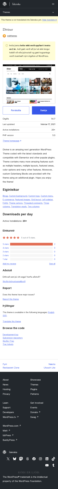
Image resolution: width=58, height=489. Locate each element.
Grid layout (36, 199)
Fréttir (5, 203)
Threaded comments (33, 203)
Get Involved (36, 402)
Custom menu (47, 196)
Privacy (6, 394)
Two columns (34, 206)
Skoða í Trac (8, 341)
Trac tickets (8, 344)
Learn (5, 402)
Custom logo (34, 196)
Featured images (22, 199)
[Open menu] (53, 4)
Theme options (16, 203)
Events (33, 407)
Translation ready (19, 206)
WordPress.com (12, 425)
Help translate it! (49, 20)
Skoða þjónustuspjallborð (14, 281)
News (5, 384)
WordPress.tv (11, 417)
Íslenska (13, 452)
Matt (6, 430)
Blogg (5, 196)
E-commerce (8, 199)
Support (7, 407)
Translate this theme (12, 321)
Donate (35, 412)
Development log (10, 334)
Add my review (9, 264)
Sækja (43, 110)
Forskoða (16, 110)
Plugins (33, 389)
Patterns (34, 394)
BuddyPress (10, 440)
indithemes (12, 36)
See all (52, 264)
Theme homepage (11, 141)
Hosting (6, 389)
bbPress (8, 435)
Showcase (35, 379)
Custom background (18, 196)
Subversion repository (13, 338)
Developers (8, 412)
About (6, 379)
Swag (34, 417)
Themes (6, 12)
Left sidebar (47, 199)
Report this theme (11, 299)
